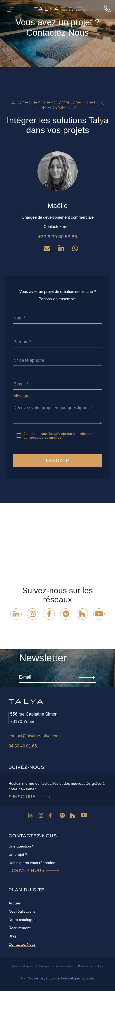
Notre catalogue (22, 919)
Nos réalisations (22, 911)
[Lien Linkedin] (16, 614)
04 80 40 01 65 (23, 746)
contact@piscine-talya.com (34, 736)
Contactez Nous (22, 944)
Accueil (15, 903)
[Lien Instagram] (32, 614)
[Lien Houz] (73, 816)
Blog (12, 936)
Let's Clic (88, 978)
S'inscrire (23, 797)
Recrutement (19, 928)
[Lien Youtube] (99, 614)
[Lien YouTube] (84, 816)
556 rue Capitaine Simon (33, 714)
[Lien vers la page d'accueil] (60, 9)
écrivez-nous (27, 870)
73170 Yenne (23, 721)
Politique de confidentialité (55, 966)
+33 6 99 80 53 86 (57, 236)
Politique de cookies (90, 966)
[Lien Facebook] (49, 614)
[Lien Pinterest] (65, 614)
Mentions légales (22, 966)
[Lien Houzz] (82, 614)
